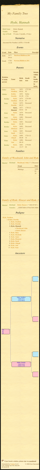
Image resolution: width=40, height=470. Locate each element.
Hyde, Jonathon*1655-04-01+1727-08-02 (21, 299)
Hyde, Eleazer (22, 205)
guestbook (32, 461)
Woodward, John (22, 163)
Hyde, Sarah (14, 132)
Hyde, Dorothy (14, 104)
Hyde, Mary (14, 113)
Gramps (12, 464)
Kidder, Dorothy (14, 95)
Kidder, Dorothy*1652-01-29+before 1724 (21, 364)
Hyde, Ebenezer (14, 127)
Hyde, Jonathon (14, 90)
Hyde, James (14, 123)
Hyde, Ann (14, 245)
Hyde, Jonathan (14, 99)
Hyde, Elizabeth (14, 118)
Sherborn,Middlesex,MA (22, 55)
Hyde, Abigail (14, 136)
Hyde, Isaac (14, 146)
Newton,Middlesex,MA (21, 60)
